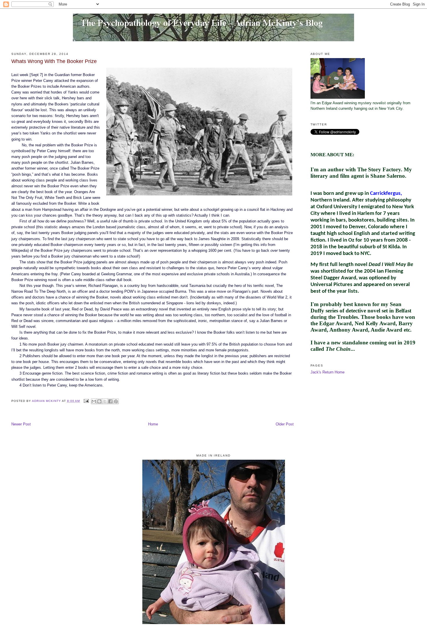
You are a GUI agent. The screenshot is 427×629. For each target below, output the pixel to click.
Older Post (285, 424)
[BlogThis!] (99, 401)
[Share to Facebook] (110, 401)
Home (153, 424)
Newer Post (21, 424)
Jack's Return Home (328, 372)
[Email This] (94, 401)
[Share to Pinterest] (116, 401)
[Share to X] (105, 401)
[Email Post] (86, 400)
